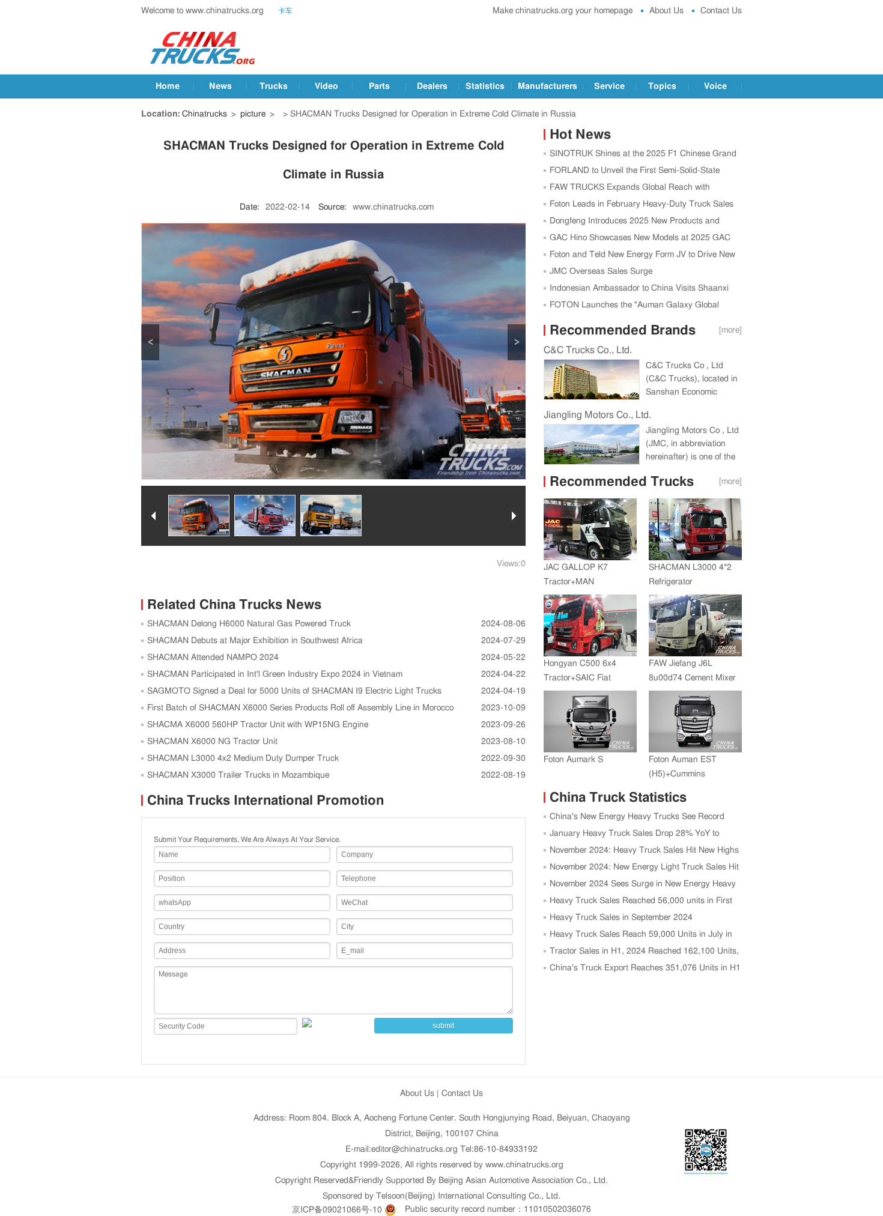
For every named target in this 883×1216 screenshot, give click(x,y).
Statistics (485, 86)
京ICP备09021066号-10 (337, 1209)
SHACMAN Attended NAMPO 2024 (213, 657)
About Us (666, 11)
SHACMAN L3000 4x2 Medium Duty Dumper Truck (243, 758)
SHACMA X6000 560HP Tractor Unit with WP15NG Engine (257, 725)
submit (443, 1025)
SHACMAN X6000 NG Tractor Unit (212, 741)
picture (253, 114)
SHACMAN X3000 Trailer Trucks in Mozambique (238, 775)
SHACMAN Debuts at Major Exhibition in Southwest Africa (255, 641)
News (220, 86)
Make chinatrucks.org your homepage (563, 11)
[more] (730, 330)
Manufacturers (547, 86)
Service (609, 86)
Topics (662, 86)
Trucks (273, 86)
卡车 (285, 10)
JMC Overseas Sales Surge (601, 271)
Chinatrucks (204, 114)
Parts (379, 86)
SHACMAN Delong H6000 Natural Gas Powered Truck (249, 624)
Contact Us (721, 11)
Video (326, 86)
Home (168, 86)
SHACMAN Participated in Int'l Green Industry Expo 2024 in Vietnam (274, 674)
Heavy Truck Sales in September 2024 (621, 917)
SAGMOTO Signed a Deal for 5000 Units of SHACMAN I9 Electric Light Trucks (294, 691)
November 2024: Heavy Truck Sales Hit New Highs (644, 850)
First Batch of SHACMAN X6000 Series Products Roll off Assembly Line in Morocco (300, 708)
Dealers (432, 86)
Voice (715, 86)
